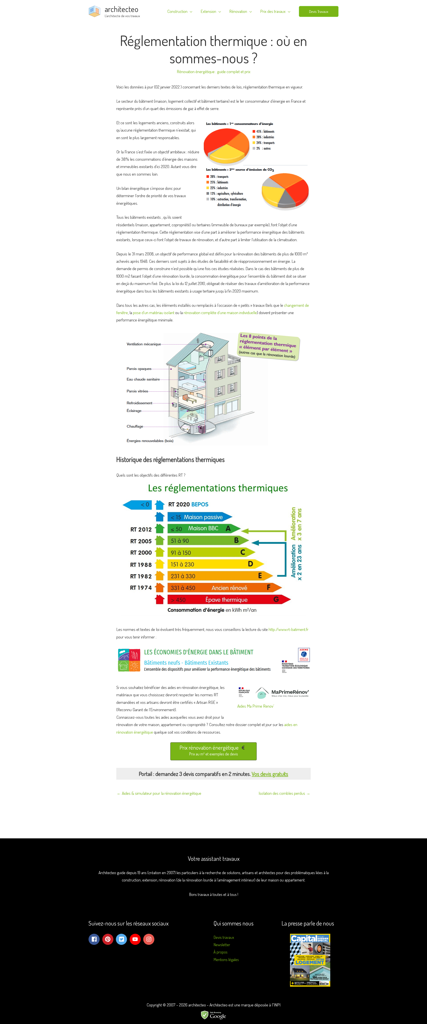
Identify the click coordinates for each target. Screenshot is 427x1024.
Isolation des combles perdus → (284, 793)
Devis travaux (224, 937)
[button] (318, 11)
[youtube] (136, 939)
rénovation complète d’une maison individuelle (220, 312)
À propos (221, 952)
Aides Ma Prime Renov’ (255, 706)
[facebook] (95, 939)
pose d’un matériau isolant (153, 312)
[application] (189, 11)
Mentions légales (226, 959)
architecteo (121, 9)
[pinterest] (108, 939)
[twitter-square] (122, 939)
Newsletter (222, 944)
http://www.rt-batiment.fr (288, 629)
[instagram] (149, 939)
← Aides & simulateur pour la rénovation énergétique (159, 793)
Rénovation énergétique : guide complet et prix (213, 71)
